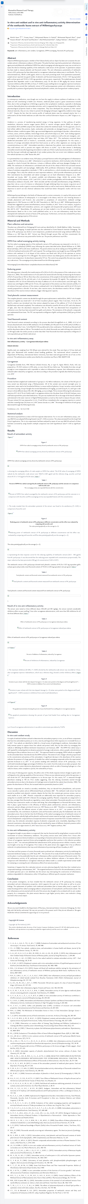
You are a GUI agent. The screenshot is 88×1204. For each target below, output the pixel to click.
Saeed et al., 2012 (30, 825)
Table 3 (26, 613)
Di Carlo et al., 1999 (38, 807)
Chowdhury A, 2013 (52, 204)
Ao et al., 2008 (21, 795)
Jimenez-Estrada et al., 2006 (46, 402)
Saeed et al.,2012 (58, 784)
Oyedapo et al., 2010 (27, 854)
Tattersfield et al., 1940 (47, 202)
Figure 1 (10, 437)
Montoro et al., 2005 (51, 807)
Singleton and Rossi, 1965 (58, 825)
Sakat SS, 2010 (25, 234)
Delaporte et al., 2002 (73, 175)
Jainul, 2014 (73, 207)
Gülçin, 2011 (52, 138)
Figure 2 (10, 513)
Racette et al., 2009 (27, 202)
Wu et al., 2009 (58, 202)
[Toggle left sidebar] (1, 7)
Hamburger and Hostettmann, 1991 (25, 869)
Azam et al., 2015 (32, 402)
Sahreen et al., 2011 (55, 809)
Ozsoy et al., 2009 (21, 145)
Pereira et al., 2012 (33, 752)
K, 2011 (16, 209)
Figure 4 (12, 702)
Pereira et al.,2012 (50, 147)
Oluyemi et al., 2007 (65, 115)
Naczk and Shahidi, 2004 (46, 791)
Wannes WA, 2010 (34, 154)
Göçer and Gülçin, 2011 (40, 138)
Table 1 (37, 477)
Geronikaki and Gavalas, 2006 (17, 177)
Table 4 (12, 648)
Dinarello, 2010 (28, 182)
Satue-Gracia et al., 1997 (43, 825)
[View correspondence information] (20, 37)
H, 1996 (18, 202)
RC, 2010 (36, 202)
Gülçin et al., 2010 (58, 134)
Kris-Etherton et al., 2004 (23, 161)
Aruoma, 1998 (11, 161)
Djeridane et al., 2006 (22, 154)
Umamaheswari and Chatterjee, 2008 (48, 748)
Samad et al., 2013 (68, 129)
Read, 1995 (37, 854)
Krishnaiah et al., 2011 (21, 762)
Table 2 (73, 567)
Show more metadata (75, 19)
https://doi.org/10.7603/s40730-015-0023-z (20, 28)
